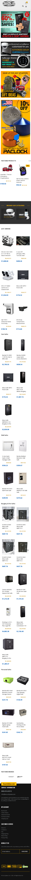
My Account (4, 810)
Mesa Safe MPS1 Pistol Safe (21, 286)
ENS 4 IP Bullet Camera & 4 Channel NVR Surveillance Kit (5, 288)
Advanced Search (5, 814)
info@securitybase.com (8, 794)
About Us (3, 828)
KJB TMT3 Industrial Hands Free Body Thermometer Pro (6, 322)
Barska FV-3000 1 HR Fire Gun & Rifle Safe (7, 357)
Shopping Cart (4, 818)
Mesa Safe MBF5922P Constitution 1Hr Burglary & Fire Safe (21, 625)
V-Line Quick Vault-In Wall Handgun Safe (6, 458)
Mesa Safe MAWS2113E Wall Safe (22, 490)
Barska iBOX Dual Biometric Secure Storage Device (7, 692)
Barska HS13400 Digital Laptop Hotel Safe (7, 724)
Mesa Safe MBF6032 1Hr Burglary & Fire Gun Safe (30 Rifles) (6, 423)
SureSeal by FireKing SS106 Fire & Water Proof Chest (21, 725)
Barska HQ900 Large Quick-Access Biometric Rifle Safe (22, 357)
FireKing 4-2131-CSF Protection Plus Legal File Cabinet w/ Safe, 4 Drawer (7, 625)
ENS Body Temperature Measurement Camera (20, 322)
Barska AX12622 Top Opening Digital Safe (21, 692)
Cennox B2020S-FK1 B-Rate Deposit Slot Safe (7, 591)
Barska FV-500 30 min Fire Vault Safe (21, 591)
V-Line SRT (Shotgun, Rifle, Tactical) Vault (20, 253)
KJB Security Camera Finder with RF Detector (22, 180)
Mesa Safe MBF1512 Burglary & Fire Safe (6, 657)
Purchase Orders (5, 816)
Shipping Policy (5, 833)
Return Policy (4, 835)
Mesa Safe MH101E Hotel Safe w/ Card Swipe (6, 758)
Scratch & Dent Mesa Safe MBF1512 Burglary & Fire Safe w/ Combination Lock (7, 529)
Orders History (4, 812)
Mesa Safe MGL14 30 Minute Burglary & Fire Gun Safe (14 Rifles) (21, 391)
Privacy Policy (4, 837)
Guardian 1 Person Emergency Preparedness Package (5, 177)
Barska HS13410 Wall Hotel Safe (7, 489)
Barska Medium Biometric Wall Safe (21, 458)
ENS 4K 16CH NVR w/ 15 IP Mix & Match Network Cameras (6, 254)
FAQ (2, 832)
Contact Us (3, 830)
